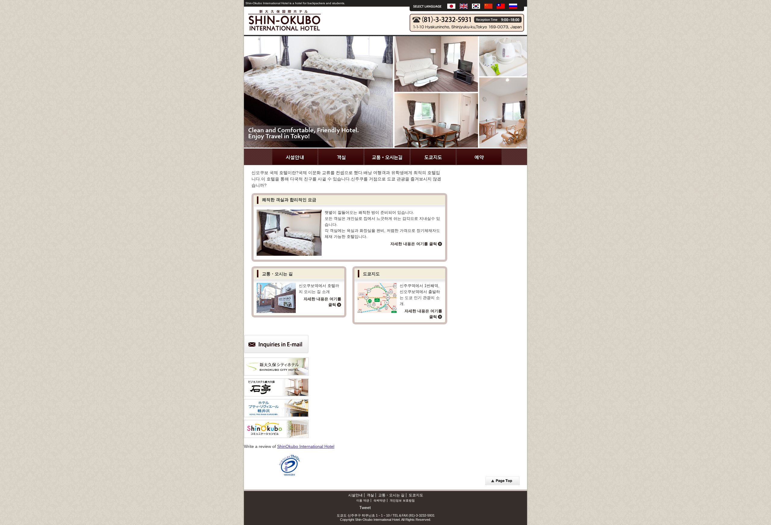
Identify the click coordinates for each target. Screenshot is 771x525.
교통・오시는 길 (391, 495)
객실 (370, 495)
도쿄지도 (416, 495)
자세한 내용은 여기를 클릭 (413, 244)
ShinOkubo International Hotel (305, 446)
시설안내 (355, 495)
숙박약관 (379, 500)
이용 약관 (362, 500)
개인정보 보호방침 (402, 500)
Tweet (365, 507)
